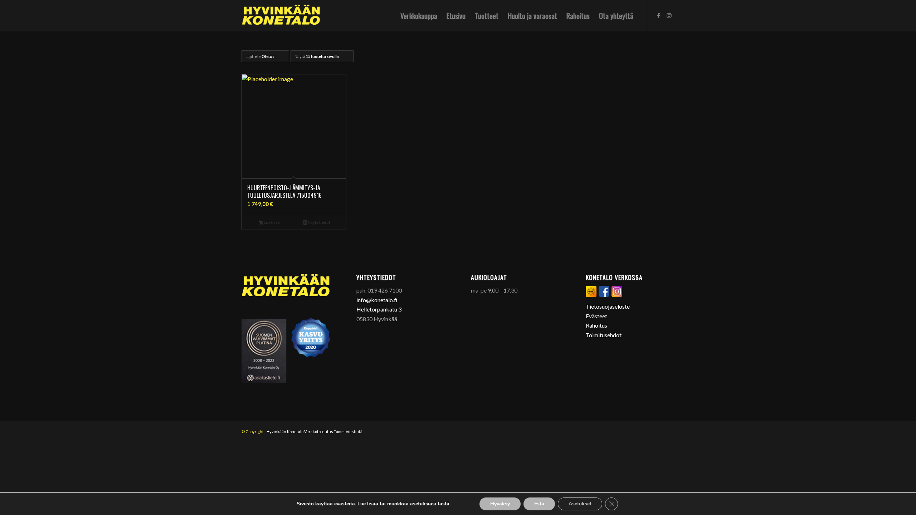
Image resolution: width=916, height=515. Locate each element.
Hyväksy (500, 503)
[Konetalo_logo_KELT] (281, 15)
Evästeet (596, 316)
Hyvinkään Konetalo (285, 431)
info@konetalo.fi (377, 299)
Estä (539, 503)
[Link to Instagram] (669, 15)
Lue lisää (271, 222)
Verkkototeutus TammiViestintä (333, 431)
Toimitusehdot (604, 335)
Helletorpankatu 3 (378, 309)
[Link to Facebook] (658, 15)
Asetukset (580, 503)
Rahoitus (596, 325)
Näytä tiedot (318, 222)
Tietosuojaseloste (608, 306)
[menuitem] (419, 15)
